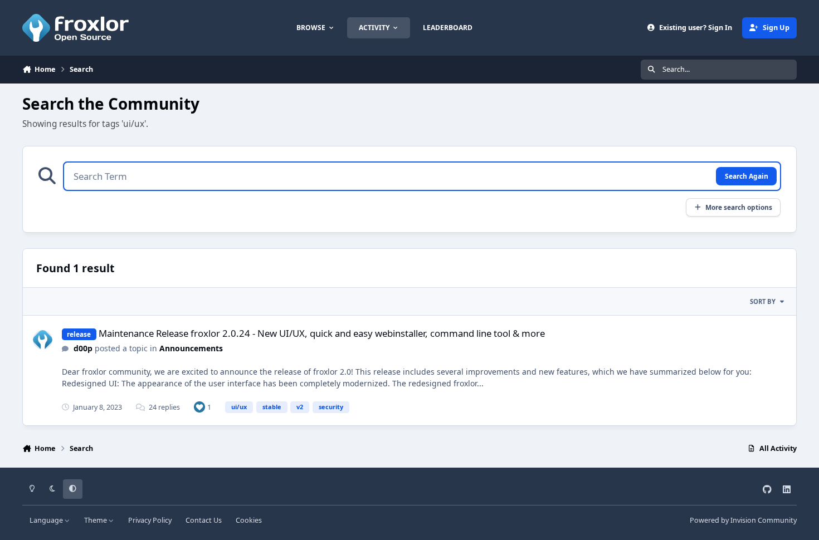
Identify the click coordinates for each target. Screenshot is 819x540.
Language (47, 520)
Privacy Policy (150, 520)
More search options (738, 207)
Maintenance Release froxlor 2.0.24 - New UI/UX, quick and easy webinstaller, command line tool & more (322, 333)
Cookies (249, 520)
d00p (83, 348)
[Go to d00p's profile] (42, 340)
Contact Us (204, 520)
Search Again (746, 175)
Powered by (743, 520)
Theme (96, 520)
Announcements (191, 348)
